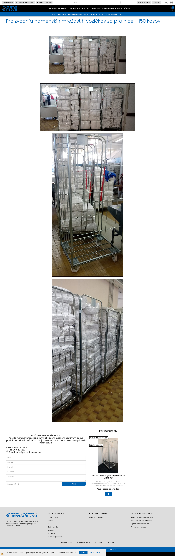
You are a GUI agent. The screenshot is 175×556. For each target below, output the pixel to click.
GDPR (50, 524)
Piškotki (50, 520)
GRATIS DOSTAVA (96, 445)
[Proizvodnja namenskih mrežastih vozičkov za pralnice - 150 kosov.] (87, 54)
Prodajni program (57, 8)
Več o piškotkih (96, 552)
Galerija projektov (144, 2)
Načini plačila (53, 527)
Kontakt (111, 542)
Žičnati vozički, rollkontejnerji (141, 520)
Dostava (51, 530)
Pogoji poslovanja (55, 517)
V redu (83, 552)
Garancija (51, 533)
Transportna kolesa (138, 527)
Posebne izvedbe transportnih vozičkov (111, 8)
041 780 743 (8, 2)
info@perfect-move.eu (26, 2)
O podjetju (156, 2)
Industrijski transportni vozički (142, 517)
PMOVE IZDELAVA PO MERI (98, 438)
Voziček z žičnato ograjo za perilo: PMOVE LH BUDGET (108, 476)
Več (108, 494)
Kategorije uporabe (79, 8)
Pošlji (74, 484)
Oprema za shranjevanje (140, 524)
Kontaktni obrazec (45, 2)
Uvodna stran (66, 542)
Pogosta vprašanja (55, 536)
